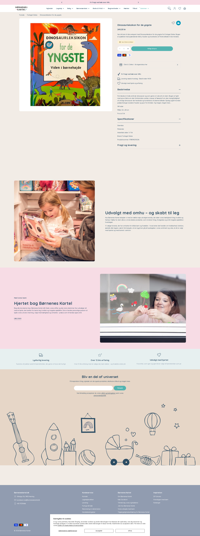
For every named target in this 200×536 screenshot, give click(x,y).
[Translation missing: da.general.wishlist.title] (179, 8)
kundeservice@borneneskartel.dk (28, 500)
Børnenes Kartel (24, 531)
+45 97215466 (21, 504)
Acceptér (99, 531)
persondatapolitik (100, 395)
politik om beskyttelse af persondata (70, 525)
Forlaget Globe (32, 15)
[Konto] (174, 8)
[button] (62, 2)
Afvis (130, 531)
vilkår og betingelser (108, 393)
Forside (21, 15)
